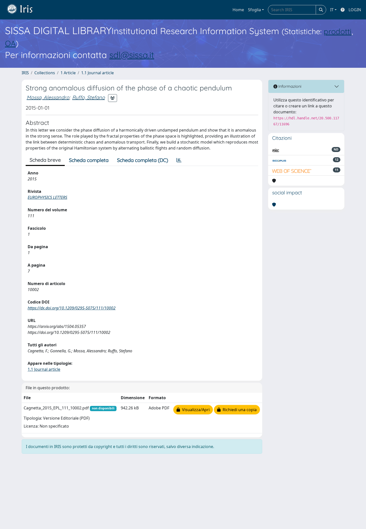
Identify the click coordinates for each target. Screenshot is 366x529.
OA (10, 43)
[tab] (179, 160)
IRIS (25, 73)
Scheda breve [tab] (45, 160)
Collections (44, 73)
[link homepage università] (23, 9)
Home (238, 9)
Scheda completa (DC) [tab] (142, 160)
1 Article (68, 73)
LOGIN (355, 9)
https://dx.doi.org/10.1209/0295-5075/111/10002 (72, 308)
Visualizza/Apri (195, 409)
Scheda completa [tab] (89, 160)
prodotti (338, 31)
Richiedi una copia (239, 409)
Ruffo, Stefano (88, 97)
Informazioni (289, 86)
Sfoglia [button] (254, 9)
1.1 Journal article (97, 73)
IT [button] (332, 9)
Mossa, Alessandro (48, 97)
